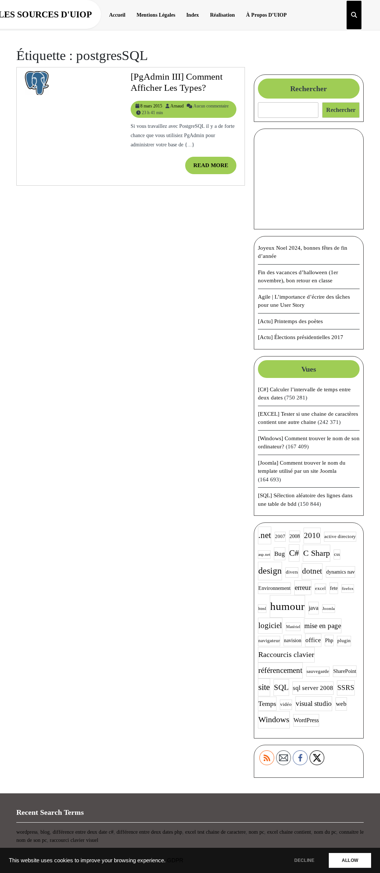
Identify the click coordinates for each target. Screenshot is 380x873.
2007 (280, 536)
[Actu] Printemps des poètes (290, 321)
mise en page (322, 626)
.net (264, 535)
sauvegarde (318, 671)
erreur (303, 587)
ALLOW (350, 860)
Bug (279, 553)
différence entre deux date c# (83, 832)
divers (292, 572)
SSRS (345, 687)
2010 (312, 535)
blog (45, 832)
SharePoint (344, 671)
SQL (281, 687)
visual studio (314, 703)
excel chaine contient (289, 832)
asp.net (264, 554)
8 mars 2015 (151, 106)
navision (292, 640)
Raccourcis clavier (286, 654)
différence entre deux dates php (149, 832)
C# (294, 553)
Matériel (293, 627)
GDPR (175, 860)
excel (320, 588)
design (270, 570)
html (262, 609)
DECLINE (304, 860)
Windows (273, 719)
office (313, 640)
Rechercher (308, 88)
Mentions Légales (156, 15)
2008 (294, 536)
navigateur (269, 640)
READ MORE (214, 168)
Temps (267, 703)
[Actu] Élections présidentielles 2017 (300, 337)
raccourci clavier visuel (74, 840)
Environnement (274, 588)
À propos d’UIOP (266, 15)
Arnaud (177, 106)
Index (192, 15)
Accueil (117, 15)
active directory (340, 536)
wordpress (26, 832)
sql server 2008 (313, 687)
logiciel (270, 625)
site (264, 687)
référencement (280, 670)
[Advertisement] (309, 179)
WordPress (306, 720)
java (313, 608)
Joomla (328, 609)
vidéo (286, 704)
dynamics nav (340, 572)
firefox (348, 589)
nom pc (256, 832)
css (337, 554)
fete (334, 588)
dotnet (312, 571)
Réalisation (222, 15)
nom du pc (325, 832)
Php (329, 640)
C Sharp (316, 553)
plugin (344, 640)
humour (287, 606)
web (341, 703)
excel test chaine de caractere (215, 832)
